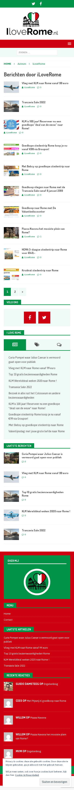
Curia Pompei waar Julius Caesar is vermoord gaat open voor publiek (42, 455)
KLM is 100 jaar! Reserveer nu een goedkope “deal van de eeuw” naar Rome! (42, 125)
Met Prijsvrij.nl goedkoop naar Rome (46, 700)
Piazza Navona (38, 717)
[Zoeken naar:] (37, 52)
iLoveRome (29, 87)
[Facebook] (40, 4)
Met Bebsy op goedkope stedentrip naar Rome (36, 425)
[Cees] (8, 705)
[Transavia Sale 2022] (11, 534)
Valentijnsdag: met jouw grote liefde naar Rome (37, 431)
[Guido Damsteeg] (8, 688)
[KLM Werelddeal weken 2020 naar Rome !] (11, 515)
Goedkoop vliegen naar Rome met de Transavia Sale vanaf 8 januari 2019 (43, 188)
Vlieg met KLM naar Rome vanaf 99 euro (45, 83)
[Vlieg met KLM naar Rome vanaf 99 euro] (11, 477)
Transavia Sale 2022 (34, 102)
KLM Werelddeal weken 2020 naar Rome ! (33, 380)
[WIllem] (8, 739)
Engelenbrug (51, 684)
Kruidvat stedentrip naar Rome (40, 270)
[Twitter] (33, 4)
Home (7, 613)
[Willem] (8, 722)
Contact (8, 619)
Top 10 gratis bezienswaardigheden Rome (33, 374)
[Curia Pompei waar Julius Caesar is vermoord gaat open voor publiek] (11, 458)
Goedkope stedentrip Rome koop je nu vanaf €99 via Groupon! (44, 147)
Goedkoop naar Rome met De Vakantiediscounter (39, 209)
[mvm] (8, 756)
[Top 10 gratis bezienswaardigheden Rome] (11, 496)
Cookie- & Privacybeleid (27, 775)
